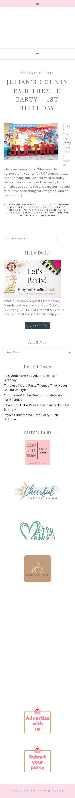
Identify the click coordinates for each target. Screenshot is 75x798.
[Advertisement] (37, 631)
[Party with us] (37, 452)
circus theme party (22, 210)
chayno (60, 207)
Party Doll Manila (37, 32)
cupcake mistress (18, 212)
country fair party (52, 210)
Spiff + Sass (55, 791)
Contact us (37, 325)
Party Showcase (29, 207)
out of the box (44, 212)
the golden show (42, 215)
